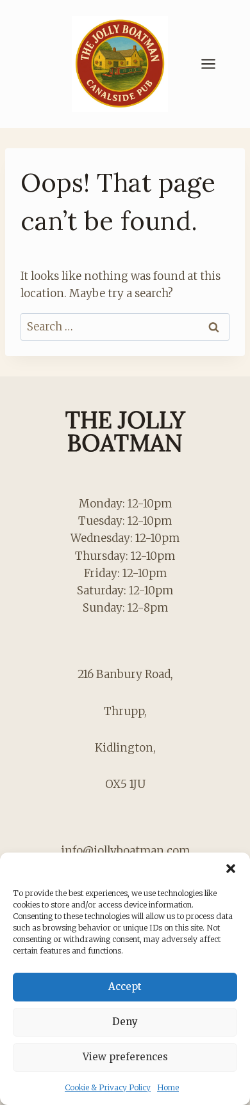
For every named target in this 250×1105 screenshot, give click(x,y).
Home (168, 1087)
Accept (125, 986)
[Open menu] (215, 63)
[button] (230, 868)
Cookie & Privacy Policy (108, 1087)
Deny (125, 1022)
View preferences (125, 1057)
